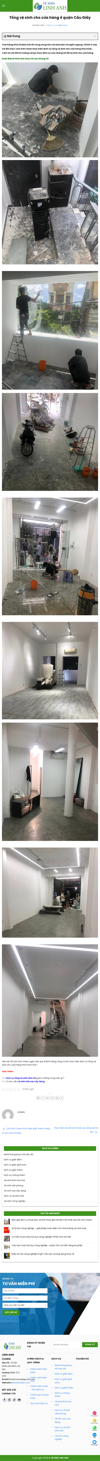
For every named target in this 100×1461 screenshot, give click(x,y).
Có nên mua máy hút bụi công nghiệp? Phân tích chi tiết (41, 1237)
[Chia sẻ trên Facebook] (43, 1098)
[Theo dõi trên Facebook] (4, 1400)
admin (64, 25)
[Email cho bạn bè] (52, 1098)
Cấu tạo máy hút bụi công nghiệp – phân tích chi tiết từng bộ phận (47, 1245)
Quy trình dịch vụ (39, 1403)
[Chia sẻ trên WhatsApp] (38, 1098)
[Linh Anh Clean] (50, 6)
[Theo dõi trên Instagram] (9, 1400)
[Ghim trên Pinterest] (57, 1098)
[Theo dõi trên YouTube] (19, 1400)
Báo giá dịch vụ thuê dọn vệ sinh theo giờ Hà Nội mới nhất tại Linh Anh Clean (52, 1220)
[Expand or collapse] (94, 36)
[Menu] (3, 6)
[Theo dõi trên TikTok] (14, 1400)
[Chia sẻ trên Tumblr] (62, 1098)
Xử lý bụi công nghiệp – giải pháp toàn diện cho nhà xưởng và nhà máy (49, 1228)
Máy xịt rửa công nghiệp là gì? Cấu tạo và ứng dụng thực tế (43, 1254)
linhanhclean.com (20, 1383)
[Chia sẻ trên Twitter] (47, 1098)
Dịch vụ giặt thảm (64, 1388)
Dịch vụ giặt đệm (64, 1374)
